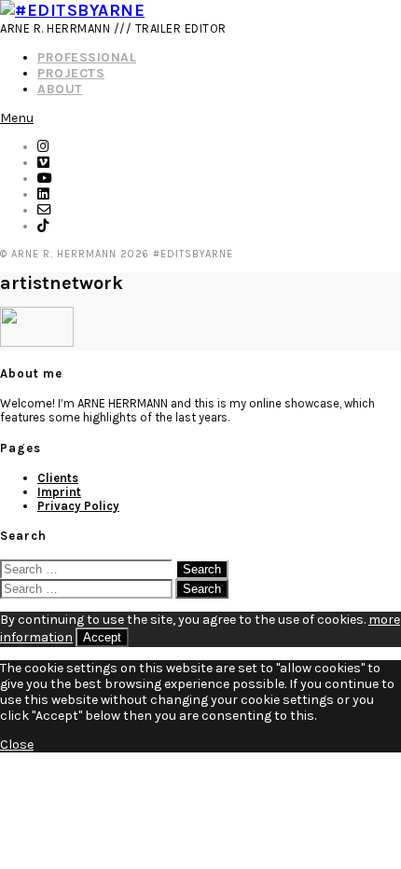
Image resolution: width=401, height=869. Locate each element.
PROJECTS (70, 73)
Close (17, 744)
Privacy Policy (78, 506)
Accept (102, 637)
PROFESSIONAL (86, 57)
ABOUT (60, 89)
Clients (57, 478)
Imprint (59, 492)
